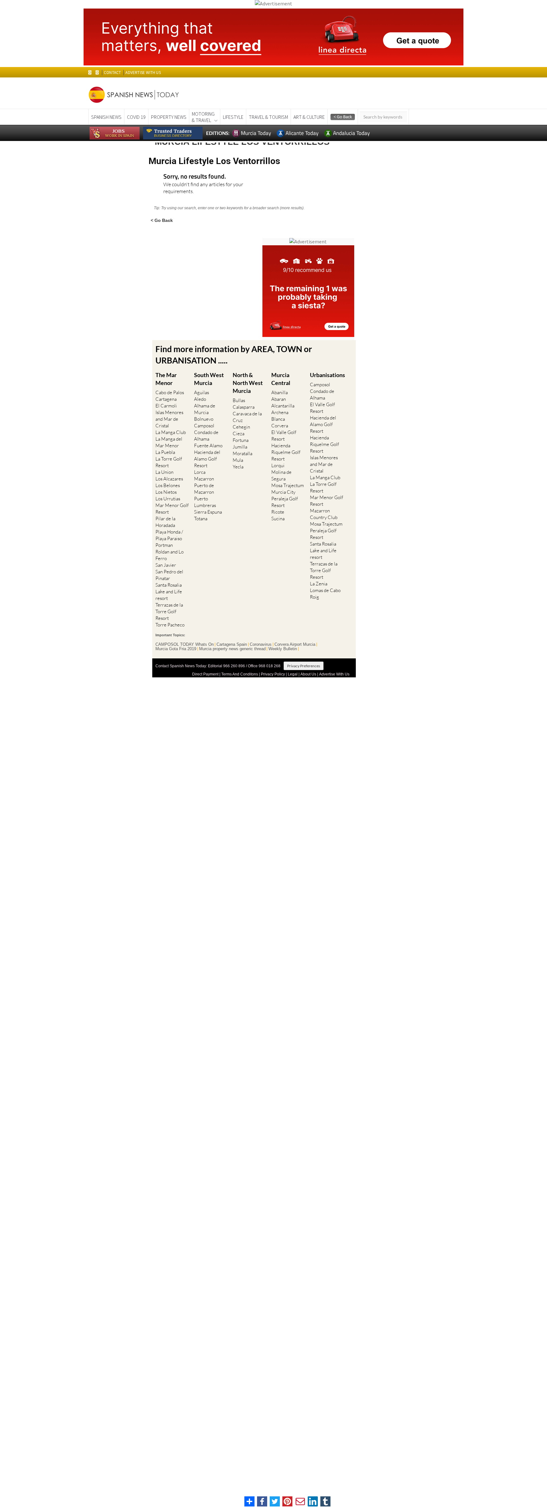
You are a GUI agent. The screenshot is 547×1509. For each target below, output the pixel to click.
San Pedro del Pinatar (169, 575)
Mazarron (204, 479)
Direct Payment (205, 674)
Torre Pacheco (170, 625)
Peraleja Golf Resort (284, 502)
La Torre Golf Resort (168, 462)
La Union (164, 472)
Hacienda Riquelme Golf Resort (285, 452)
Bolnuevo (203, 419)
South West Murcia (209, 378)
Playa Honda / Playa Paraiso (169, 535)
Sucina (278, 519)
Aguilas (201, 392)
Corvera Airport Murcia (294, 644)
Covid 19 (136, 117)
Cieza (238, 434)
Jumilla (240, 447)
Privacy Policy (273, 674)
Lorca (199, 472)
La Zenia (318, 584)
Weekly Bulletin (282, 649)
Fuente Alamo (208, 446)
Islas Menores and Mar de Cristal (169, 419)
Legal (293, 674)
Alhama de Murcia (204, 409)
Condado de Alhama (206, 435)
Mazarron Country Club (323, 514)
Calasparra (244, 407)
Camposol (204, 426)
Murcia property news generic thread (232, 649)
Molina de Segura (281, 475)
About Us (308, 674)
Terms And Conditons (239, 674)
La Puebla (165, 452)
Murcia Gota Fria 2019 (175, 649)
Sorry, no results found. (194, 177)
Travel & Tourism (268, 117)
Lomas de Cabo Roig (325, 593)
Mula (238, 460)
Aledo (200, 399)
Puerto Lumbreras (205, 502)
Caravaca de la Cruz (247, 417)
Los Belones (167, 485)
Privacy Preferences (303, 665)
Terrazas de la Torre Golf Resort (169, 611)
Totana (200, 519)
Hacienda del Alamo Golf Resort (207, 458)
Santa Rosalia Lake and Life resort (168, 591)
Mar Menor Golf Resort (172, 508)
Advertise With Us (334, 674)
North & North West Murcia (248, 382)
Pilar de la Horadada (165, 522)
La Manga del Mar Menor (168, 442)
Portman (164, 545)
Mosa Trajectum (287, 485)
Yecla (238, 467)
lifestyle (233, 117)
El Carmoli (166, 406)
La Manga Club (170, 432)
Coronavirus (261, 644)
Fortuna (240, 440)
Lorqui (278, 465)
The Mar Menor (166, 378)
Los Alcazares (169, 479)
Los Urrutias (167, 499)
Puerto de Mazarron (204, 488)
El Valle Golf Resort (283, 435)
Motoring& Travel (203, 117)
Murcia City (283, 492)
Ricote (277, 512)
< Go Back (162, 220)
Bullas (239, 400)
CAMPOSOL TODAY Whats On (184, 644)
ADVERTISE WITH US (142, 72)
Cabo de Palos (169, 392)
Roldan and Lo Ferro (169, 555)
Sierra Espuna (208, 512)
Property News (168, 117)
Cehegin (241, 427)
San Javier (165, 565)
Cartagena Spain (232, 644)
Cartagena (166, 399)
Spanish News (106, 117)
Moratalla (242, 453)
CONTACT (112, 72)
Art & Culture (309, 117)
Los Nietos (166, 492)
